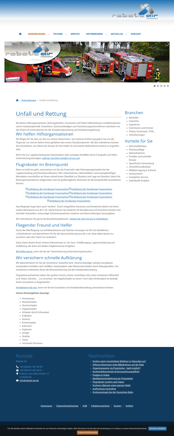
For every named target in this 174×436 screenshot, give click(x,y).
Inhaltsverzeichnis (100, 406)
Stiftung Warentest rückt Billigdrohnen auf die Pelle (118, 364)
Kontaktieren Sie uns (26, 287)
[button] (161, 62)
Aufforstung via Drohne (104, 388)
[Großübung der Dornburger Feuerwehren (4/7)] (90, 193)
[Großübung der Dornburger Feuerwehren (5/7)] (47, 197)
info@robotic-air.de (29, 380)
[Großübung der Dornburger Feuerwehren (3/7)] (47, 193)
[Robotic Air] (135, 13)
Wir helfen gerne (24, 251)
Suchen (117, 406)
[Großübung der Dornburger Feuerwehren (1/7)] (47, 189)
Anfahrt (129, 406)
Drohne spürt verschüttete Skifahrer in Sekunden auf (119, 361)
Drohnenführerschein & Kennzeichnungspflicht (116, 371)
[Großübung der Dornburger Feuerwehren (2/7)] (90, 189)
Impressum (46, 406)
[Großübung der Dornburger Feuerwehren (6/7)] (90, 197)
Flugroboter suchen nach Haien (108, 382)
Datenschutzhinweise (87, 432)
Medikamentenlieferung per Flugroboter (113, 378)
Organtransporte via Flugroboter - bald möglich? (117, 368)
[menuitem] (20, 34)
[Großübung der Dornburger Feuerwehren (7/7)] (68, 201)
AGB (85, 406)
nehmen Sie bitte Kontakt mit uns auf (61, 158)
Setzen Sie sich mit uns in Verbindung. (89, 219)
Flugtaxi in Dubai (101, 375)
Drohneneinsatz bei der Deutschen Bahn (113, 392)
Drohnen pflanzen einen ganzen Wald (111, 385)
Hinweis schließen (157, 428)
